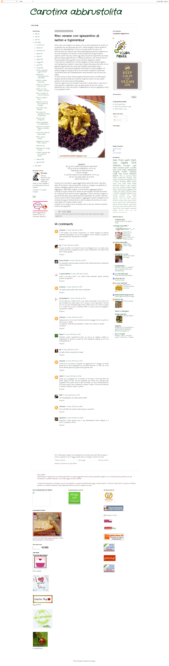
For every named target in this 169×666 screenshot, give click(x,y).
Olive (128, 199)
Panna (70, 214)
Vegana (102, 214)
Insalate (128, 187)
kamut (115, 206)
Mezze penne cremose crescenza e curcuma (128, 286)
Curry (120, 199)
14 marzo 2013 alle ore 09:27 (77, 261)
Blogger (93, 661)
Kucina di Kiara (63, 261)
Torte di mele (117, 189)
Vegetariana (58, 216)
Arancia (134, 182)
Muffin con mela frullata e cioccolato (42, 90)
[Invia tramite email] (63, 211)
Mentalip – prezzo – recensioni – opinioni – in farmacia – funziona (124, 336)
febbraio (39, 159)
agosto (38, 54)
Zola (122, 208)
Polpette (134, 187)
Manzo (120, 212)
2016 (36, 34)
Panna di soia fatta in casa (123, 107)
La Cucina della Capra (121, 274)
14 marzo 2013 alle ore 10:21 (77, 298)
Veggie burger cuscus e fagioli (127, 245)
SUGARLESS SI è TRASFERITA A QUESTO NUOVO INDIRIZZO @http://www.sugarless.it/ (124, 329)
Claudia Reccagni (117, 148)
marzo (38, 68)
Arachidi (121, 201)
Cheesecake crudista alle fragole (128, 256)
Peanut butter (128, 206)
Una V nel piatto (120, 334)
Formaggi (127, 180)
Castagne (129, 193)
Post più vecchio (103, 460)
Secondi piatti (123, 168)
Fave (125, 199)
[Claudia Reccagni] (113, 151)
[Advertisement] (83, 520)
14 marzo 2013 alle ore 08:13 (74, 230)
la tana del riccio (120, 279)
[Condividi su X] (66, 211)
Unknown (62, 230)
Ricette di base (125, 185)
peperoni (130, 189)
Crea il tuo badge (117, 152)
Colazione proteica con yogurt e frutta (123, 222)
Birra (118, 206)
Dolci (115, 160)
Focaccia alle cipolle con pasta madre (43, 133)
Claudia (45, 173)
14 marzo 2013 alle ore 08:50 (70, 245)
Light (134, 165)
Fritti (128, 195)
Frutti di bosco (126, 203)
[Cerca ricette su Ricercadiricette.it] (110, 515)
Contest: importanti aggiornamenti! (42, 71)
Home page (34, 25)
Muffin (61, 376)
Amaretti (115, 201)
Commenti (118, 120)
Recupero (129, 178)
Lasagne (134, 195)
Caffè (125, 201)
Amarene (133, 199)
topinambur (96, 214)
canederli (127, 208)
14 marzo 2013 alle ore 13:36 (72, 376)
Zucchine (124, 189)
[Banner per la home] (41, 506)
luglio (38, 57)
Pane (124, 170)
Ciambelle (122, 195)
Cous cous (116, 187)
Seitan (90, 214)
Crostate (122, 187)
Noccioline (124, 212)
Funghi (115, 191)
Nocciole (115, 205)
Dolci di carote (117, 203)
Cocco (119, 184)
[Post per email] (59, 211)
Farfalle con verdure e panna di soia (42, 86)
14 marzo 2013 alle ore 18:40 (74, 407)
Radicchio (125, 205)
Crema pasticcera (120, 104)
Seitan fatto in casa (121, 109)
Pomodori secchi (131, 197)
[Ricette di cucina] (110, 561)
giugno (38, 59)
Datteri (134, 201)
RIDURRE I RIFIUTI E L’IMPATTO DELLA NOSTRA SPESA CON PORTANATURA (124, 269)
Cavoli (122, 206)
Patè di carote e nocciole (40, 138)
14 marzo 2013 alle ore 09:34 (79, 274)
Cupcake (129, 201)
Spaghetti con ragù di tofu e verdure (42, 142)
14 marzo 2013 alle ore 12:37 (74, 361)
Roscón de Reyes (119, 280)
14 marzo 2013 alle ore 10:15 (74, 287)
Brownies (115, 199)
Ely (60, 245)
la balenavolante (120, 266)
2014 (36, 40)
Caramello (121, 210)
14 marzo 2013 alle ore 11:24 (70, 350)
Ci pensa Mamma (64, 274)
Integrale (116, 172)
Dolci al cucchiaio (125, 176)
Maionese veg (40, 146)
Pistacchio (122, 197)
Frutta (119, 170)
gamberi (115, 210)
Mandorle (132, 174)
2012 (36, 166)
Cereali (122, 180)
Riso (87, 214)
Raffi (60, 395)
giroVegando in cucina (121, 254)
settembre (39, 51)
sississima (62, 418)
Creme (125, 174)
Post (116, 117)
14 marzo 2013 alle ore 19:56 (74, 418)
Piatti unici (75, 214)
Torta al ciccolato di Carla (41, 98)
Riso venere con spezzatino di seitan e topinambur (43, 114)
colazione (133, 172)
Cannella (115, 195)
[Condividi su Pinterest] (70, 211)
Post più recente (60, 460)
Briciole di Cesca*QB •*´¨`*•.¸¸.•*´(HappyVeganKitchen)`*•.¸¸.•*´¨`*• (124, 228)
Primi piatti (82, 214)
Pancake (120, 205)
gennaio (39, 162)
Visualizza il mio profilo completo (39, 191)
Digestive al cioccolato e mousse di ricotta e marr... (43, 128)
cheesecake (133, 208)
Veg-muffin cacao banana (41, 109)
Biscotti (115, 176)
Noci (131, 180)
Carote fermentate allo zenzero (123, 275)
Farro (134, 189)
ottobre (38, 48)
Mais (119, 191)
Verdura (116, 165)
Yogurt (123, 191)
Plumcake (123, 182)
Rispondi (61, 239)
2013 (36, 43)
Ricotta (115, 178)
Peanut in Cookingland (122, 311)
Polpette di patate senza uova (41, 81)
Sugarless (118, 326)
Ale (60, 350)
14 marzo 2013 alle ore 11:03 (72, 334)
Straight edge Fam (120, 314)
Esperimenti (121, 178)
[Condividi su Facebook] (68, 211)
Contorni (133, 185)
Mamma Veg (119, 299)
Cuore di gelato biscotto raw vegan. (124, 296)
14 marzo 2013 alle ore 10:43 (74, 317)
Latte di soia (64, 214)
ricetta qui (92, 168)
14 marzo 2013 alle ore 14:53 (71, 395)
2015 (36, 37)
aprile (38, 65)
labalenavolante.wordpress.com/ (124, 295)
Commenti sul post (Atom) (69, 464)
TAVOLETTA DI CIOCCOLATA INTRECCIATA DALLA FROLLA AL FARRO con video (129, 235)
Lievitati (133, 168)
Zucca (114, 184)
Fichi (131, 210)
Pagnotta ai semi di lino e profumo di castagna (42, 103)
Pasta (115, 168)
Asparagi (123, 193)
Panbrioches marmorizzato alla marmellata (42, 76)
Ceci (118, 180)
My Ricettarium (64, 298)
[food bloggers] (113, 511)
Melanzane (133, 203)
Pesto (124, 184)
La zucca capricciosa (121, 283)
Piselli (129, 184)
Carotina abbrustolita (76, 12)
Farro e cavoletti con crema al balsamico (42, 94)
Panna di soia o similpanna (40, 119)
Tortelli (119, 208)
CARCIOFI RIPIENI (128, 316)
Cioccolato (126, 165)
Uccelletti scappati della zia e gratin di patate (43, 154)
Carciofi (127, 210)
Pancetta (115, 197)
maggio (38, 62)
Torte (133, 163)
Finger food (117, 174)
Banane (134, 193)
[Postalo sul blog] (65, 211)
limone (129, 182)
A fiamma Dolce (120, 220)
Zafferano (129, 191)
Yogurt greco (132, 205)
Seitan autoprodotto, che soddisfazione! (42, 123)
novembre (39, 45)
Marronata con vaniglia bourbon (43, 149)
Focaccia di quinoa (128, 301)
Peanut (61, 334)
